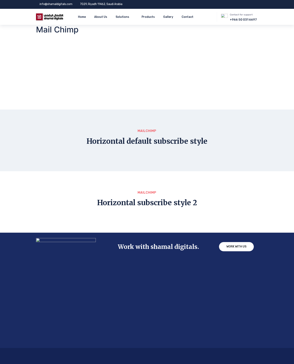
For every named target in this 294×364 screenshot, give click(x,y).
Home (82, 17)
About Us (100, 17)
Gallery (168, 17)
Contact (187, 17)
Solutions (122, 17)
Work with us (236, 246)
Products (148, 17)
